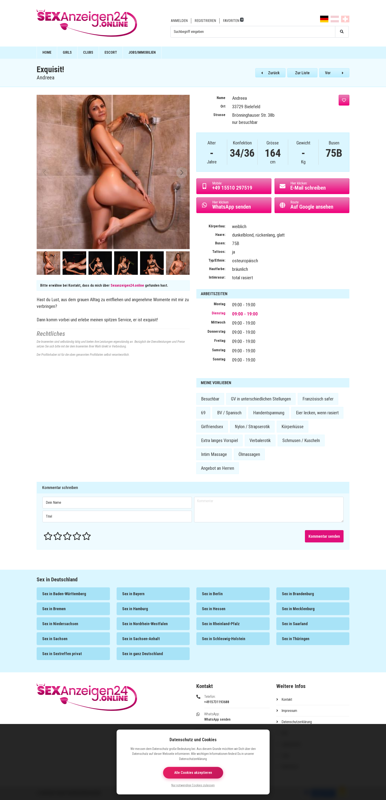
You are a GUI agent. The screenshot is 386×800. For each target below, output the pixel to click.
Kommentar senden (324, 536)
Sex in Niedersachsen (60, 623)
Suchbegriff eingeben (189, 32)
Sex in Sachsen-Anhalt (141, 638)
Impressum (289, 711)
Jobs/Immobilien (142, 52)
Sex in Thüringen (295, 638)
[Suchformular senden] (342, 32)
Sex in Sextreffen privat (62, 653)
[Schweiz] (345, 19)
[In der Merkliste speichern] (344, 100)
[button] (181, 172)
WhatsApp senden (217, 719)
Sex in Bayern (133, 593)
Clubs (88, 52)
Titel (49, 516)
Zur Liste (302, 72)
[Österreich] (335, 19)
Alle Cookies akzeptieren (193, 772)
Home (46, 52)
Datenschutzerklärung (296, 722)
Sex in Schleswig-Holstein (223, 638)
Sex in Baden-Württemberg (64, 593)
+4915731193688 (216, 702)
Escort (111, 52)
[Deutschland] (324, 19)
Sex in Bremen (54, 608)
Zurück (274, 72)
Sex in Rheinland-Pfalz (221, 623)
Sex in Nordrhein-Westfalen (145, 623)
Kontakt (286, 699)
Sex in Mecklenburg (298, 608)
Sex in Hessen (213, 608)
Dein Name (53, 502)
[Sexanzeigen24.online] (100, 23)
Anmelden (179, 21)
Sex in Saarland (295, 623)
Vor (328, 72)
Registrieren (205, 21)
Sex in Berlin (212, 593)
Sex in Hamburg (135, 608)
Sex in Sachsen (54, 638)
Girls (67, 52)
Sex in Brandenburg (298, 593)
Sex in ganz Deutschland (142, 653)
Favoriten (231, 21)
